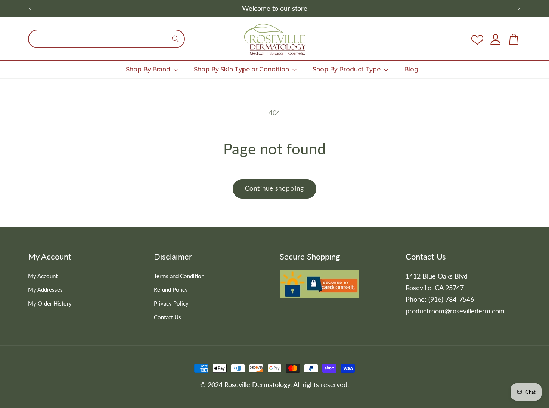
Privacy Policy (171, 303)
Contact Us (167, 317)
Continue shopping (274, 188)
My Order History (50, 303)
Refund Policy (171, 289)
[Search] (175, 39)
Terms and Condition (179, 276)
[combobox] (106, 39)
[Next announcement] (519, 8)
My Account (43, 276)
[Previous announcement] (30, 8)
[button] (151, 69)
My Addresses (45, 289)
